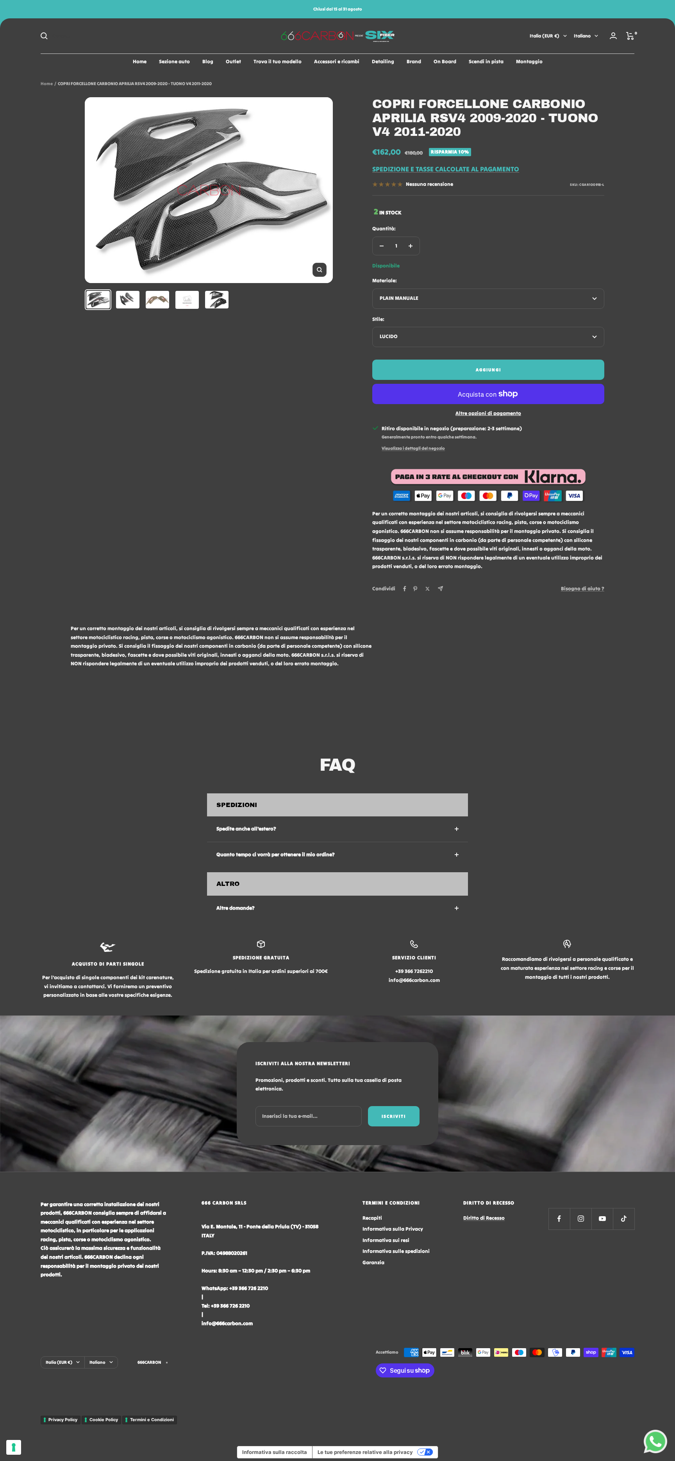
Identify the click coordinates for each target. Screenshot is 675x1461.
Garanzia (373, 1262)
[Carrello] (630, 36)
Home (139, 61)
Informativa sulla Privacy (392, 1229)
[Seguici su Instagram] (580, 1218)
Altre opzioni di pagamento (488, 413)
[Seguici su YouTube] (602, 1218)
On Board (445, 61)
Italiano (582, 36)
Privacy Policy (62, 1419)
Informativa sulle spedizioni (396, 1251)
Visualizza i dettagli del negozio (413, 448)
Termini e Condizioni (152, 1419)
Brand (414, 61)
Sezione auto (174, 61)
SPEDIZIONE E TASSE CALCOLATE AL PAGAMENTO (445, 169)
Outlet (233, 61)
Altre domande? (235, 908)
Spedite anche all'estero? (246, 828)
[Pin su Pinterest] (415, 589)
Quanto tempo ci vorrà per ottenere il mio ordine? (275, 854)
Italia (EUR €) (544, 36)
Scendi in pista (486, 61)
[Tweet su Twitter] (427, 589)
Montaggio (529, 61)
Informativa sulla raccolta (274, 1452)
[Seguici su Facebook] (559, 1218)
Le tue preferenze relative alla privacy (365, 1452)
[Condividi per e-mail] (440, 588)
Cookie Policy (103, 1419)
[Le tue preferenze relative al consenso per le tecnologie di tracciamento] (13, 1447)
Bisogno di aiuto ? (582, 588)
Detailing (383, 61)
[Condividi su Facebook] (404, 589)
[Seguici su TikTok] (623, 1218)
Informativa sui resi (385, 1240)
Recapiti (372, 1218)
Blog (207, 61)
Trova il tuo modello (278, 61)
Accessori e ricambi (336, 61)
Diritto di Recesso (484, 1218)
